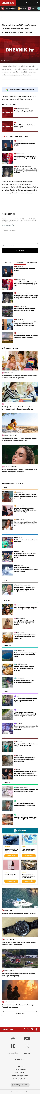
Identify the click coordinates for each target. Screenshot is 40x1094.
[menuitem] (33, 2)
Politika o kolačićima (20, 1079)
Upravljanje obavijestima (21, 1085)
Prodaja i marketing (20, 1069)
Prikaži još (20, 1013)
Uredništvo (20, 1066)
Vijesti (6, 8)
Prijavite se (20, 251)
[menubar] (33, 3)
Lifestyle (33, 8)
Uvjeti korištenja (20, 1072)
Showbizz (23, 8)
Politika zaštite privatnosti (20, 1075)
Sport (14, 8)
